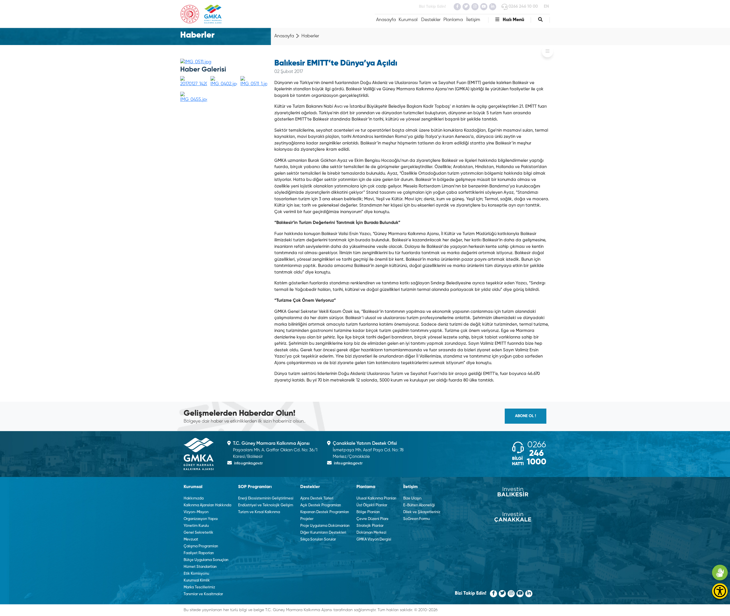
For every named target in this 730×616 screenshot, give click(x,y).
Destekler (431, 20)
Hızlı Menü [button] (513, 20)
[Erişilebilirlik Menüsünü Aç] (720, 591)
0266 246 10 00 (523, 6)
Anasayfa (386, 20)
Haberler (310, 36)
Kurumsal (408, 20)
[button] (540, 20)
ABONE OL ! (525, 416)
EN (546, 6)
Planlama (453, 20)
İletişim (473, 20)
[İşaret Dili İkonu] (720, 572)
